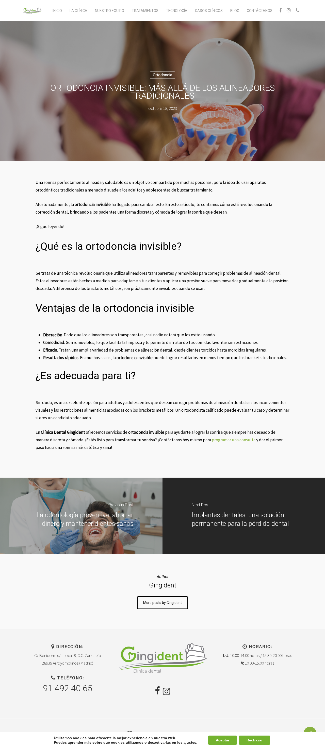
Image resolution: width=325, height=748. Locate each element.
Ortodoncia (162, 75)
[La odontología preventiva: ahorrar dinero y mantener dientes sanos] (81, 516)
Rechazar (255, 740)
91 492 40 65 (67, 688)
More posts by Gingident (162, 603)
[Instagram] (166, 691)
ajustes (190, 742)
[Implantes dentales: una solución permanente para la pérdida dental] (243, 516)
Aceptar (222, 740)
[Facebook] (157, 690)
